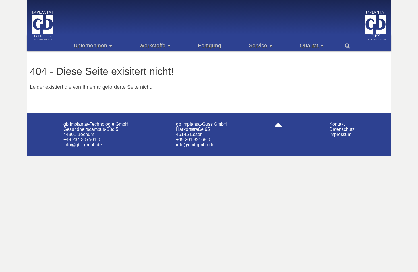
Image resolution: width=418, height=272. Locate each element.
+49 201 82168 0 (193, 139)
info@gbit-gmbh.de (82, 144)
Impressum (340, 134)
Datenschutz (342, 129)
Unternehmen (90, 45)
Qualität (309, 45)
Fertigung (209, 45)
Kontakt (337, 124)
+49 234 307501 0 (81, 139)
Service (258, 45)
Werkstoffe (152, 45)
